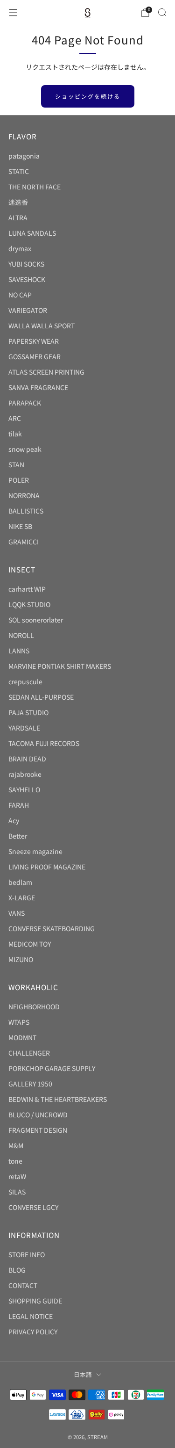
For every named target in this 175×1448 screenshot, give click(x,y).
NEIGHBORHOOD (34, 1006)
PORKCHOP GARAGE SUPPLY (51, 1068)
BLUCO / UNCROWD (38, 1114)
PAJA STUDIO (28, 712)
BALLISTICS (25, 510)
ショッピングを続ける (87, 96)
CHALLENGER (29, 1052)
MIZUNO (20, 959)
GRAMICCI (23, 541)
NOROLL (21, 635)
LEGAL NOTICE (30, 1316)
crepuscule (25, 681)
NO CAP (20, 294)
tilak (15, 433)
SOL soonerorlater (35, 619)
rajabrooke (25, 774)
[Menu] (13, 12)
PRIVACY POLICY (32, 1331)
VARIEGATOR (27, 310)
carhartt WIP (27, 589)
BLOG (17, 1269)
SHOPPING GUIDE (35, 1300)
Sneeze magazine (35, 851)
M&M (15, 1145)
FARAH (18, 805)
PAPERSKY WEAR (33, 341)
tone (15, 1161)
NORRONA (24, 495)
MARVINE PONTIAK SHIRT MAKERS (59, 666)
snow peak (25, 449)
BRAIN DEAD (27, 758)
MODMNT (22, 1037)
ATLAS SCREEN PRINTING (46, 371)
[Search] (162, 12)
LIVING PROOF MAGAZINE (46, 866)
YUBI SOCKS (26, 263)
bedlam (20, 882)
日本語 (83, 1374)
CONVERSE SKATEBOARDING (51, 928)
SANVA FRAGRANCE (38, 387)
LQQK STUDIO (29, 604)
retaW (17, 1176)
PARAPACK (24, 402)
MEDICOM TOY (29, 943)
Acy (13, 820)
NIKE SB (20, 526)
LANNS (18, 650)
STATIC (18, 171)
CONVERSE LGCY (33, 1207)
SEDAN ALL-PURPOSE (41, 697)
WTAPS (18, 1022)
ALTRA (18, 217)
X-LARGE (21, 897)
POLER (18, 480)
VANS (16, 913)
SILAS (17, 1191)
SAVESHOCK (26, 279)
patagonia (24, 155)
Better (17, 835)
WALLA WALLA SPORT (41, 325)
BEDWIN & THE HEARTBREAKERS (57, 1099)
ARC (14, 418)
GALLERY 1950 (30, 1083)
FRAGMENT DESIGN (37, 1130)
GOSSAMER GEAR (34, 356)
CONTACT (22, 1285)
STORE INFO (26, 1254)
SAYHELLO (24, 789)
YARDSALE (24, 727)
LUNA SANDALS (32, 233)
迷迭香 (18, 202)
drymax (19, 248)
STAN (16, 464)
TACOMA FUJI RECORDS (43, 743)
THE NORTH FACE (34, 186)
